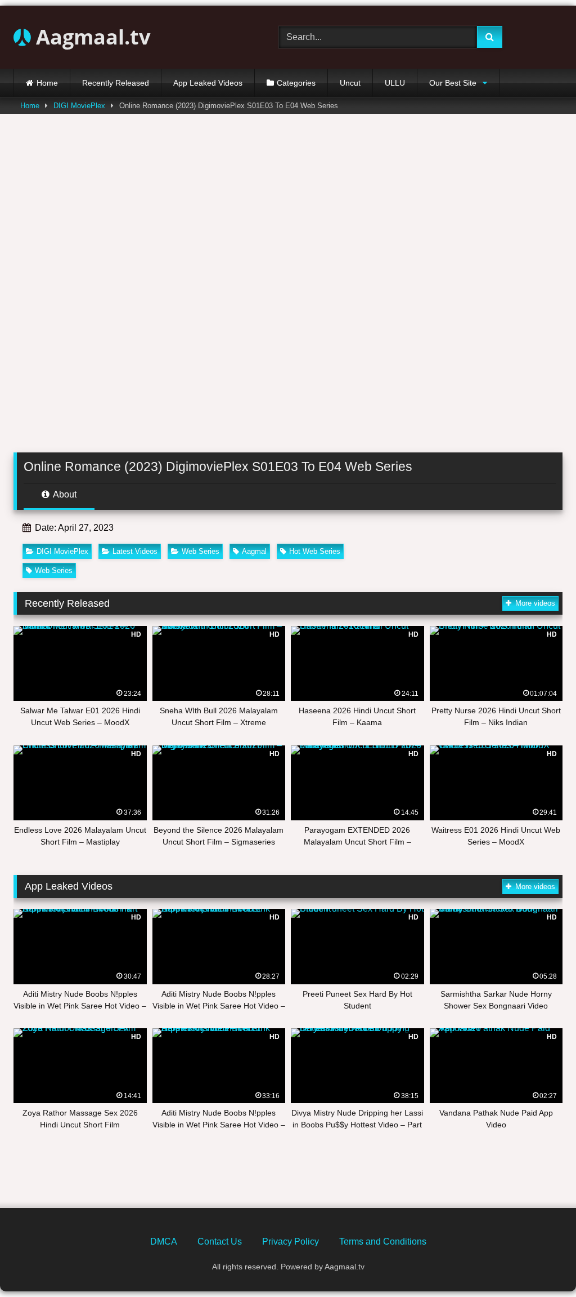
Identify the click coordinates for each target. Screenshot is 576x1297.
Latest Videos (135, 551)
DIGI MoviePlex (79, 105)
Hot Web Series (314, 551)
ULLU (395, 82)
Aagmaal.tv (90, 37)
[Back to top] (541, 1263)
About (63, 494)
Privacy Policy (290, 1241)
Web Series (200, 551)
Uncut (350, 82)
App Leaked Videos (207, 82)
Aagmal (254, 551)
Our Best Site (452, 82)
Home (47, 82)
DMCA (163, 1241)
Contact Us (219, 1241)
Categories (296, 82)
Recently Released (115, 82)
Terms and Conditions (382, 1241)
